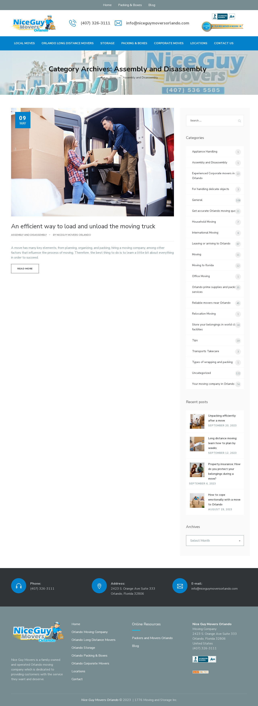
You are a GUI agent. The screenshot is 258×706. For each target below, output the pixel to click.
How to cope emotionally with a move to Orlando (224, 499)
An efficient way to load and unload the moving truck (83, 226)
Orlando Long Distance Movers (68, 43)
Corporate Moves (168, 43)
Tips (195, 340)
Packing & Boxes (130, 5)
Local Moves (24, 43)
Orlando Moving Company (90, 632)
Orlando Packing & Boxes (89, 655)
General (197, 200)
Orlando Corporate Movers (90, 663)
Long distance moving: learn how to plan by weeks (222, 443)
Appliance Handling (204, 151)
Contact (77, 679)
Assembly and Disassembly (29, 235)
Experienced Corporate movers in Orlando (213, 175)
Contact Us (223, 43)
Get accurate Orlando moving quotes (216, 211)
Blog (151, 5)
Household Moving (204, 222)
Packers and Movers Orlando (152, 638)
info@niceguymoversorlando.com (157, 23)
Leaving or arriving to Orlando (211, 243)
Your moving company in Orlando (213, 384)
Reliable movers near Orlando (211, 303)
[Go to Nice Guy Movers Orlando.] (101, 77)
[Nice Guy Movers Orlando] (34, 23)
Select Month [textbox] (200, 540)
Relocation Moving (204, 314)
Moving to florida (203, 265)
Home (107, 5)
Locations (198, 43)
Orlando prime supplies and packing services (215, 289)
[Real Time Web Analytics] (200, 672)
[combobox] (215, 540)
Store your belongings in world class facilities (215, 327)
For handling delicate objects (210, 189)
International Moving (205, 233)
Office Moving (201, 276)
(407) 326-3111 (95, 23)
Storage (107, 43)
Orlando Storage (83, 648)
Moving (196, 254)
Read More (25, 268)
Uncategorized (201, 373)
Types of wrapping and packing (212, 362)
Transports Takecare (205, 351)
